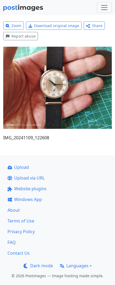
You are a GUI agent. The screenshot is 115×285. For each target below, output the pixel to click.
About (13, 210)
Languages (77, 266)
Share (97, 25)
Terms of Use (20, 221)
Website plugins (30, 189)
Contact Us (18, 253)
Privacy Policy (21, 232)
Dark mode (41, 266)
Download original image (56, 25)
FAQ (11, 242)
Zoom (16, 25)
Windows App (28, 199)
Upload (21, 167)
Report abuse (23, 36)
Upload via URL (29, 178)
